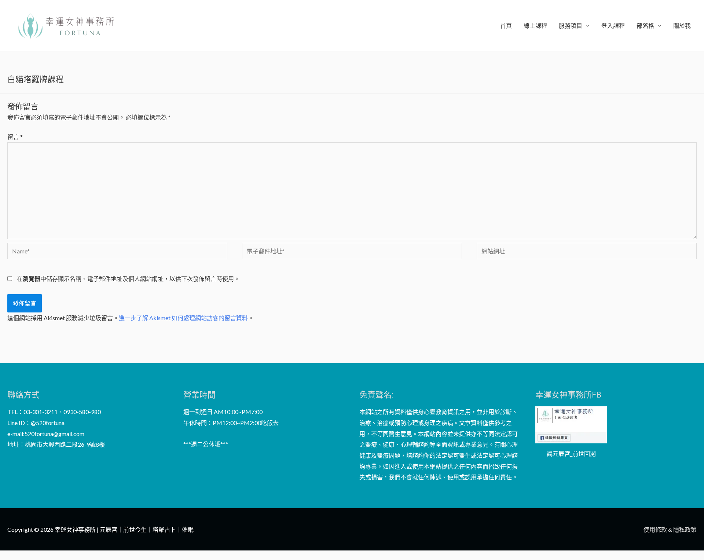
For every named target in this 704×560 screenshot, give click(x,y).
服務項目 (570, 25)
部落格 (645, 25)
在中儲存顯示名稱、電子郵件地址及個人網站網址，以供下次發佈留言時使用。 (128, 278)
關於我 (682, 25)
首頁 (506, 25)
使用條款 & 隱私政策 (670, 529)
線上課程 (535, 25)
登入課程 (613, 25)
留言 (15, 136)
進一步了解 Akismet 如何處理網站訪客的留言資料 (183, 317)
